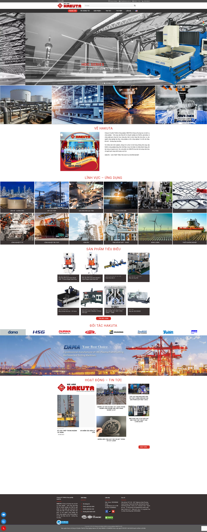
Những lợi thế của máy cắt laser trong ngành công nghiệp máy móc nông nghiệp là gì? (111, 408)
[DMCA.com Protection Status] (109, 518)
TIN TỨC (108, 11)
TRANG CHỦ (72, 11)
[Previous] (5, 49)
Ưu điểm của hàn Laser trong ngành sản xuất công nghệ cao (67, 431)
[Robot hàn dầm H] (115, 264)
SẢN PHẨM (97, 11)
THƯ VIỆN (119, 11)
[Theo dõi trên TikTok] (61, 1)
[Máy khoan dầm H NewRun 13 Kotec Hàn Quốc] (92, 297)
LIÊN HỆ (128, 11)
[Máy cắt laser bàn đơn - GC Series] (68, 297)
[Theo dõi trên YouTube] (62, 1)
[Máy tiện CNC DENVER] (139, 297)
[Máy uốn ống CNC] (139, 264)
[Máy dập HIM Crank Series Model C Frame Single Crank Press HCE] (92, 264)
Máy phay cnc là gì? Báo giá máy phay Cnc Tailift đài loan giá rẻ (138, 420)
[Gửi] (134, 5)
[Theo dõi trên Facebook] (58, 1)
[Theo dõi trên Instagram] (59, 1)
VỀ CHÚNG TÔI (85, 11)
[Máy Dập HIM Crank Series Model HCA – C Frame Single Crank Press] (68, 264)
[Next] (201, 49)
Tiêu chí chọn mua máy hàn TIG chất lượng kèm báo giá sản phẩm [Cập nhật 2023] (138, 398)
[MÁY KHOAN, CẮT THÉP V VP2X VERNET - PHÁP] (115, 297)
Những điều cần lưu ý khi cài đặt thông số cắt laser (111, 439)
